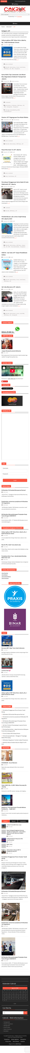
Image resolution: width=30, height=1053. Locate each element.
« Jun (14, 1003)
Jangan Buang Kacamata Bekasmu (11, 351)
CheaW (11, 44)
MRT (13, 68)
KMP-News (6, 68)
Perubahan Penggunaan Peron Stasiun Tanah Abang (14, 857)
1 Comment (7, 207)
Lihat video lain (11, 378)
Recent (13, 821)
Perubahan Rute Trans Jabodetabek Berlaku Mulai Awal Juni (14, 556)
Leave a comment (9, 64)
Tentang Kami (7, 1022)
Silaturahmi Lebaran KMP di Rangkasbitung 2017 (14, 850)
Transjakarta (17, 68)
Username (5, 468)
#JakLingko (7, 110)
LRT (10, 68)
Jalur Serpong (5, 578)
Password (5, 474)
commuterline (7, 111)
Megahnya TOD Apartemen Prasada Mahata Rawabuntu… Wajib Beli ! (14, 808)
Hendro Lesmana (15, 81)
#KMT (18, 110)
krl (10, 111)
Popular (6, 821)
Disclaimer (6, 1031)
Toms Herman (16, 119)
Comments (23, 821)
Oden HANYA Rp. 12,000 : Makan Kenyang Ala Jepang (14, 786)
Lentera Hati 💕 (6, 670)
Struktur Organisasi (8, 1023)
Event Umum (22, 67)
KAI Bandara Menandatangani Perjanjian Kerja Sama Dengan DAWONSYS (14, 515)
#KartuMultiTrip (13, 110)
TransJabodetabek (15, 246)
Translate (19, 16)
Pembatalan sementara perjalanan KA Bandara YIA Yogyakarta (15, 502)
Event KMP (22, 313)
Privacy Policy (7, 1027)
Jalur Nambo (5, 573)
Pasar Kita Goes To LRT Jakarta (11, 150)
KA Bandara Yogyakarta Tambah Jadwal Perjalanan (15, 740)
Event (17, 67)
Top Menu (15, 4)
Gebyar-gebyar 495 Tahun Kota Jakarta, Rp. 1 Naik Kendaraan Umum (14, 532)
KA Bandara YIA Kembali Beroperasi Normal (14, 490)
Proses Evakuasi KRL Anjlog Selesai (11, 733)
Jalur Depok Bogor (6, 576)
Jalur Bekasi (5, 575)
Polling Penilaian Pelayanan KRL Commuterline (15, 839)
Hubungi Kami (7, 1025)
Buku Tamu (9, 844)
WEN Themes (18, 1044)
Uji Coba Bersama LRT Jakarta (11, 287)
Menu (15, 23)
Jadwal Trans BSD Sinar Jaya (14, 824)
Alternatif (7, 67)
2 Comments (7, 102)
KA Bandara (14, 105)
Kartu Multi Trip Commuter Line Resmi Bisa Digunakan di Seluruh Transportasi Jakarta (14, 77)
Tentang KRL (9, 107)
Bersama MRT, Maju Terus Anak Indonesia (13, 648)
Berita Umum (13, 67)
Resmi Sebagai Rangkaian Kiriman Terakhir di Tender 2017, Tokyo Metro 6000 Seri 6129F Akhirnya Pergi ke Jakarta (16, 832)
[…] (17, 59)
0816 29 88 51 (8, 332)
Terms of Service (8, 1029)
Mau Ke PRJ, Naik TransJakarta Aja (11, 545)
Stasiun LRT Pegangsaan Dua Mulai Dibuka (15, 117)
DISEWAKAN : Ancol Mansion (9, 763)
